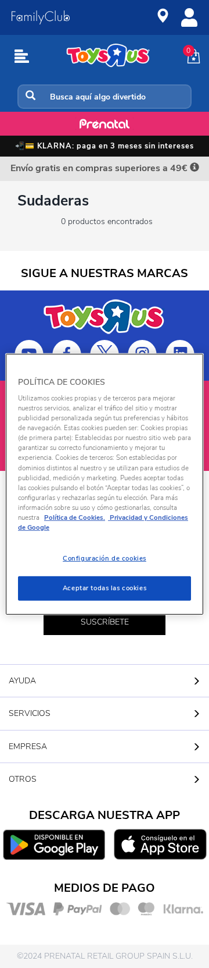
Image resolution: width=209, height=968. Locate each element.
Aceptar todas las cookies (104, 588)
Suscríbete (105, 621)
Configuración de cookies (104, 558)
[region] (104, 484)
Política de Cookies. (74, 517)
